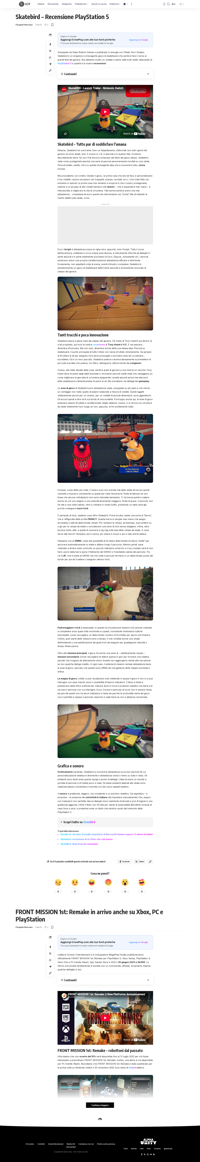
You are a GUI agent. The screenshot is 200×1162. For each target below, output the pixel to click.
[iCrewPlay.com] (24, 4)
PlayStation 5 (65, 63)
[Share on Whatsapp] (50, 57)
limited (132, 1067)
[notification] (164, 4)
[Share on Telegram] (50, 64)
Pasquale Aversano (24, 24)
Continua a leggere (100, 1105)
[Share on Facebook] (50, 44)
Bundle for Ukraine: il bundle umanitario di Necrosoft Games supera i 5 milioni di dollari (107, 834)
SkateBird (89, 822)
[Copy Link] (50, 70)
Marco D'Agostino (23, 1132)
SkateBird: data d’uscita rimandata (79, 844)
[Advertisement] (105, 225)
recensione (99, 344)
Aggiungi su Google (138, 40)
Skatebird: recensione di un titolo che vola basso (87, 839)
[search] (168, 4)
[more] (131, 4)
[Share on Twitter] (50, 51)
